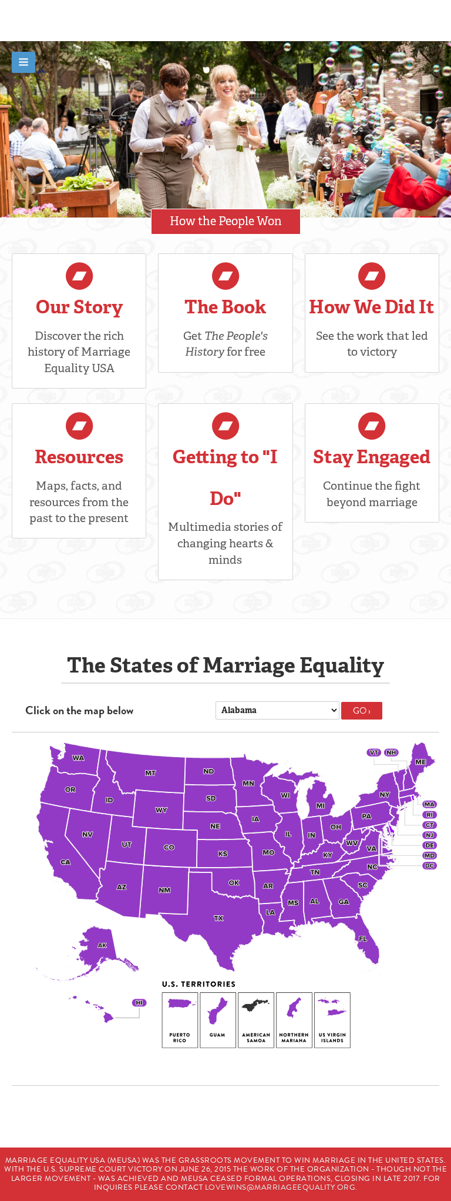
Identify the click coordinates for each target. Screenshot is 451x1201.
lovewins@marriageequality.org (280, 1187)
